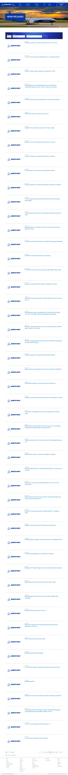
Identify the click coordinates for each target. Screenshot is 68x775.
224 (48, 752)
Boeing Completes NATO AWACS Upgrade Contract (41, 284)
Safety (21, 765)
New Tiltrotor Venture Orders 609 (35, 639)
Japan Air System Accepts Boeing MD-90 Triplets (40, 156)
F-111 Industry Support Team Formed (36, 738)
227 (54, 752)
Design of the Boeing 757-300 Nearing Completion (40, 525)
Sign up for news (61, 4)
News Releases (13, 4)
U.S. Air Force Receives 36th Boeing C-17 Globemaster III (42, 57)
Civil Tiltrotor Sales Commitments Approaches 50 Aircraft (42, 667)
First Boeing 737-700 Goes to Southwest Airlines (40, 170)
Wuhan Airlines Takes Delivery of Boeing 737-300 (40, 71)
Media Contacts (20, 4)
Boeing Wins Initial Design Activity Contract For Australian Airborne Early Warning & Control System (43, 426)
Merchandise (8, 765)
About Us (44, 4)
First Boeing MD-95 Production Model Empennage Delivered (43, 241)
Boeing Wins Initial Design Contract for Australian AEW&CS (43, 369)
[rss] (15, 755)
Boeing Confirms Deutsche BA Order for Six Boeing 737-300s (44, 397)
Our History (8, 767)
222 (43, 752)
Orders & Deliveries (36, 4)
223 (45, 752)
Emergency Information (9, 764)
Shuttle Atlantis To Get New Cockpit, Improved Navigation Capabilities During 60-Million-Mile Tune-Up (43, 710)
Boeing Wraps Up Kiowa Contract (35, 610)
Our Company (22, 771)
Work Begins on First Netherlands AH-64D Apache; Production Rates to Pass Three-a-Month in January (41, 86)
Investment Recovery (35, 765)
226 (52, 752)
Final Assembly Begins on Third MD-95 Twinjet (39, 553)
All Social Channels (48, 760)
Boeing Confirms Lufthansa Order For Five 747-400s (41, 43)
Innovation (21, 766)
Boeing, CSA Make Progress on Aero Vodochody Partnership (43, 568)
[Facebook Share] (8, 755)
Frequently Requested (35, 766)
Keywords (28, 34)
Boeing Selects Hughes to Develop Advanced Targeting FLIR (43, 539)
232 (60, 752)
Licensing (33, 764)
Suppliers (7, 766)
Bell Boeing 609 (30, 681)
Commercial (21, 760)
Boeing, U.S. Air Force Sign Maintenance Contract (40, 142)
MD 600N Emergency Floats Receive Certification (40, 383)
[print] (13, 755)
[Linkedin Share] (10, 755)
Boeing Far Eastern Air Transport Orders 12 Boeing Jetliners (43, 695)
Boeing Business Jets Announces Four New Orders (40, 582)
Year (7, 34)
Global (21, 767)
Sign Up (58, 760)
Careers (21, 770)
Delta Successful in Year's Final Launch (37, 113)
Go (45, 36)
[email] (6, 755)
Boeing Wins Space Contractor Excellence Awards (40, 454)
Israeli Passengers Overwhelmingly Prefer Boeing (40, 355)
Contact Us (33, 767)
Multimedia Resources (27, 4)
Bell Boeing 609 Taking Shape (34, 653)
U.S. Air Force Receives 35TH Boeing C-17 (37, 724)
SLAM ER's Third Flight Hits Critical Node (37, 255)
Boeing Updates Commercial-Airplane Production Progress (43, 184)
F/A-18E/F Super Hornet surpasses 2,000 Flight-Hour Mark (43, 270)
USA (64, 1)
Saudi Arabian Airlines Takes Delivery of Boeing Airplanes (42, 99)
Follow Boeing (49, 4)
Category (14, 34)
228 (56, 752)
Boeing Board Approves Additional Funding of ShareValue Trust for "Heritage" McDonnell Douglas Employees (42, 313)
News (7, 760)
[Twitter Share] (11, 755)
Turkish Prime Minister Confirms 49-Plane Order (40, 128)
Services (21, 764)
